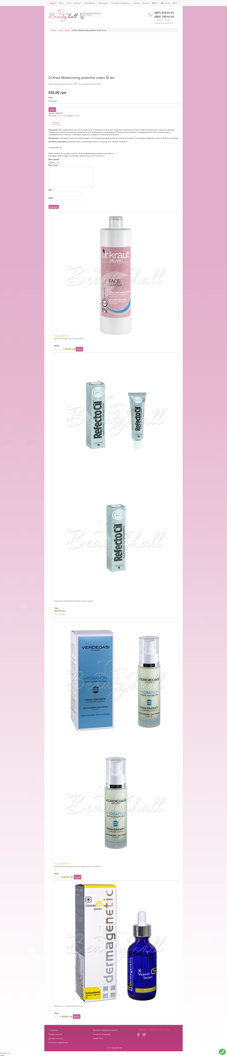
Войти (175, 3)
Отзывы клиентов (55, 1034)
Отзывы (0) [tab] (56, 124)
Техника (136, 3)
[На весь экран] (3, 1053)
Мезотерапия (89, 3)
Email (51, 198)
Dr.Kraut (76, 115)
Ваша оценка (54, 159)
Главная (53, 30)
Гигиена (145, 3)
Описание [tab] (56, 122)
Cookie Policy (98, 1038)
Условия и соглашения (102, 1034)
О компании (53, 1030)
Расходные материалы (120, 3)
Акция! (53, 3)
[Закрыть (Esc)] (8, 1053)
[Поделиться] (6, 1053)
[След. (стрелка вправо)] (3, 1055)
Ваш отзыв (53, 165)
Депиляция (103, 3)
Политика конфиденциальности (105, 1030)
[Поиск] (82, 17)
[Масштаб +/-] (1, 1053)
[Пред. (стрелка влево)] (1, 1055)
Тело (69, 3)
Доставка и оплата (55, 1038)
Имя (50, 190)
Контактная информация (58, 1042)
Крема (67, 30)
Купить (52, 109)
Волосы (77, 3)
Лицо (61, 3)
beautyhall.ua (63, 16)
